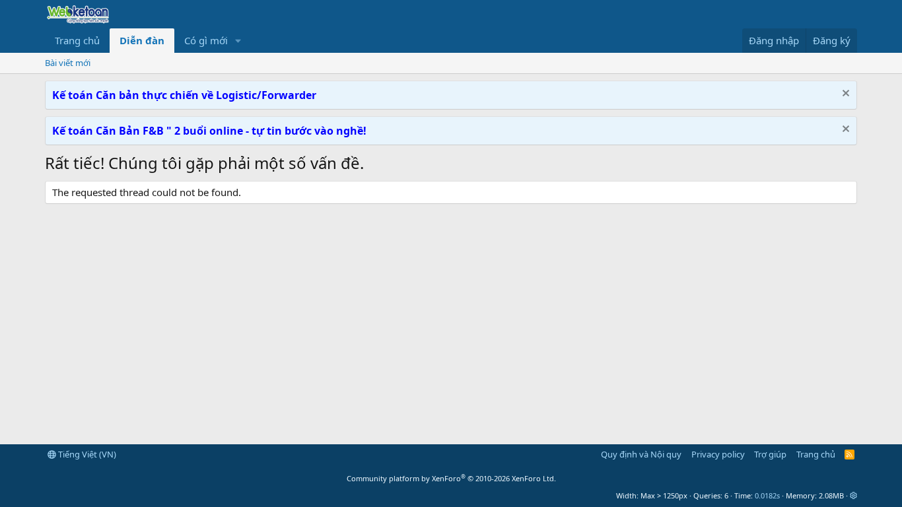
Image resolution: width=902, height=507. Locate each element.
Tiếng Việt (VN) (86, 454)
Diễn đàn (142, 40)
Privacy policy (718, 454)
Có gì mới (206, 40)
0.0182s (767, 495)
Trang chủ (77, 40)
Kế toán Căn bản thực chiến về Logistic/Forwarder (184, 95)
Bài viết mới (67, 63)
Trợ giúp (770, 454)
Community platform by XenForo (451, 478)
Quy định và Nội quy (641, 454)
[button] (238, 40)
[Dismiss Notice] (844, 95)
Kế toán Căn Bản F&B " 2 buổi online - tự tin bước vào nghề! (209, 130)
